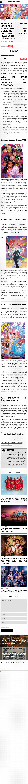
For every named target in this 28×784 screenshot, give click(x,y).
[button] (2, 6)
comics (13, 442)
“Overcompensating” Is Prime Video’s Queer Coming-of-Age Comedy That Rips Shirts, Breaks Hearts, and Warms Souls (14, 561)
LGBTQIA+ (19, 442)
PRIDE (9, 444)
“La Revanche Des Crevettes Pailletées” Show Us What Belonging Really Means (14, 500)
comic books (5, 442)
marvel (4, 444)
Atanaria (7, 38)
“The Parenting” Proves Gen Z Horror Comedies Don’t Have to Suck (14, 591)
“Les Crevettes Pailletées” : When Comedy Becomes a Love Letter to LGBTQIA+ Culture (14, 530)
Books (3, 20)
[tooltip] (5, 434)
